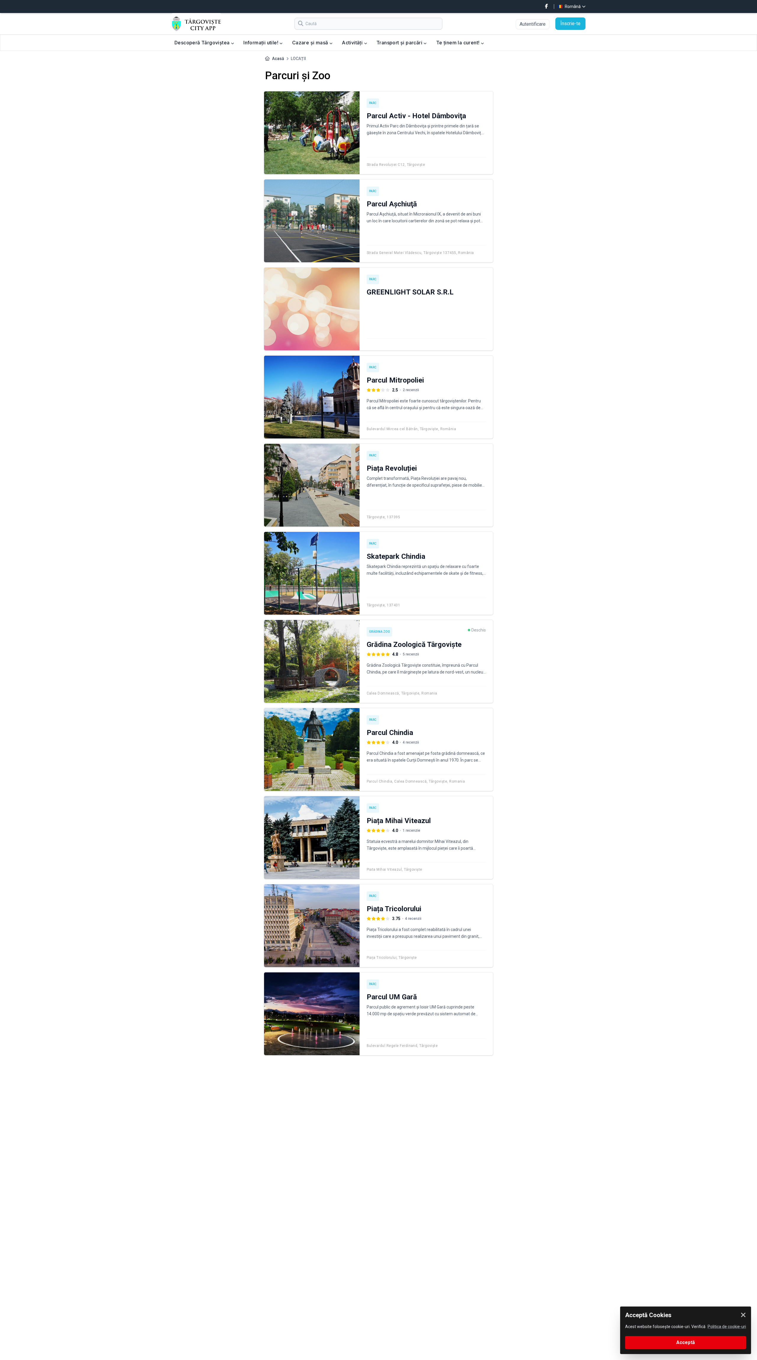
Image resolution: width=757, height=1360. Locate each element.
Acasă (278, 58)
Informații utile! (261, 43)
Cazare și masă (310, 43)
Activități (353, 43)
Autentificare (533, 24)
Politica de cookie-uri (727, 1326)
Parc (373, 103)
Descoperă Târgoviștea (202, 43)
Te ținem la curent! (458, 43)
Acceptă (685, 1342)
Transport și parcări (399, 43)
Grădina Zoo (379, 631)
